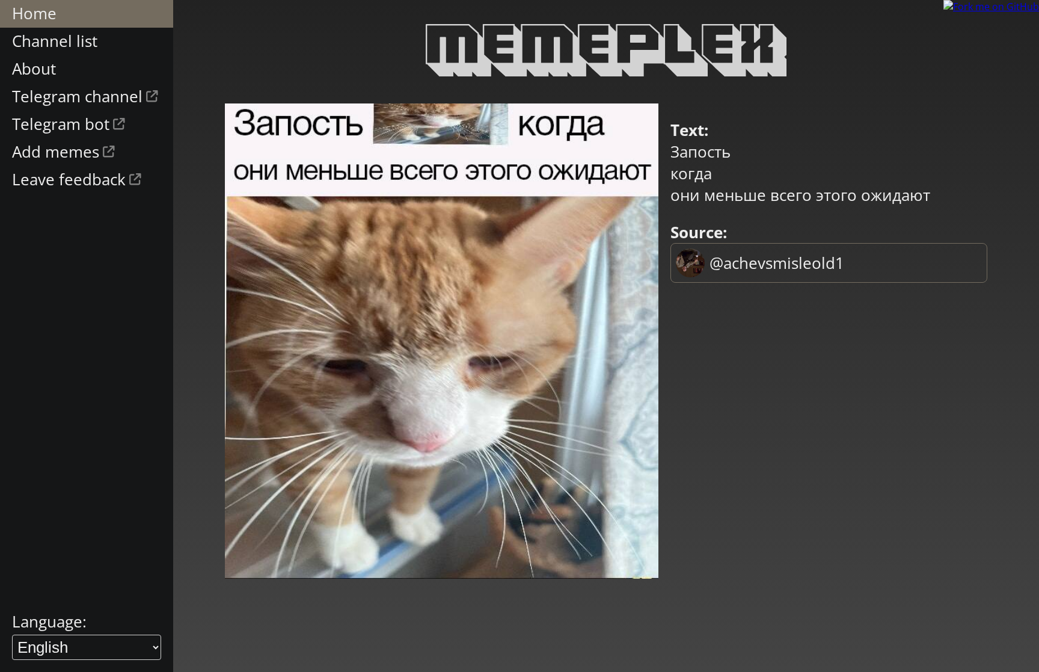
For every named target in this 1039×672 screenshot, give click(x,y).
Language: (49, 621)
